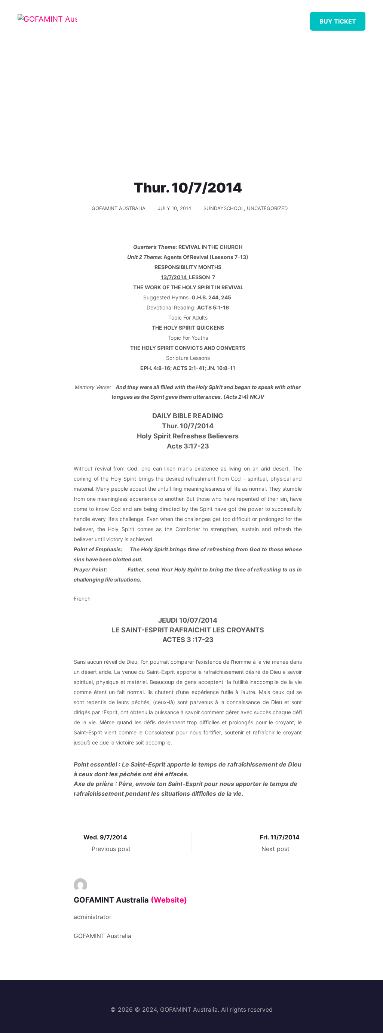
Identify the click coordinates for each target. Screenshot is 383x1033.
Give (271, 18)
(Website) (169, 899)
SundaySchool (223, 208)
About (160, 18)
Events (240, 18)
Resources (199, 18)
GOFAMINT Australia (118, 208)
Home (128, 18)
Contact (305, 18)
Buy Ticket (337, 21)
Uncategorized (267, 208)
